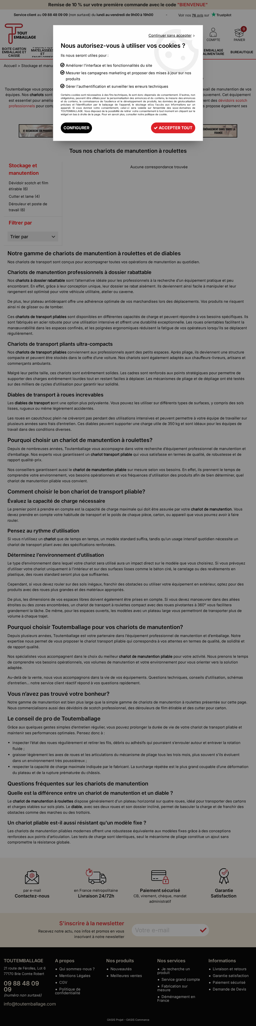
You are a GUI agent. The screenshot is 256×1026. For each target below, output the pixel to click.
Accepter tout (175, 127)
